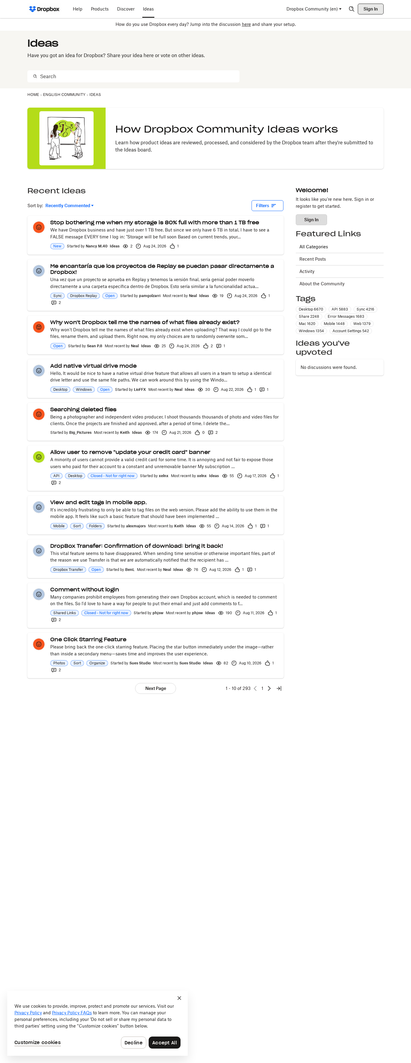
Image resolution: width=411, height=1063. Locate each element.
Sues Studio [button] (140, 663)
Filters (262, 205)
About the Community (322, 283)
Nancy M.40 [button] (96, 246)
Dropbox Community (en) (312, 8)
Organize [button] (97, 663)
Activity (306, 271)
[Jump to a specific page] (279, 688)
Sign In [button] (311, 219)
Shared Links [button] (64, 613)
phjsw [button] (158, 613)
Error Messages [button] (346, 316)
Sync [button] (57, 295)
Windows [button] (84, 389)
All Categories (313, 246)
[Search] (351, 9)
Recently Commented (67, 206)
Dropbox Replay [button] (83, 295)
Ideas (114, 246)
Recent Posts (312, 259)
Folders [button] (95, 526)
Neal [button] (193, 295)
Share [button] (309, 316)
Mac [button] (307, 323)
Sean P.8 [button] (94, 346)
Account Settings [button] (350, 331)
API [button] (56, 475)
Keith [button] (125, 432)
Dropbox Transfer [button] (68, 569)
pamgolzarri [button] (149, 295)
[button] (39, 227)
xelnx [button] (163, 475)
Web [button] (362, 323)
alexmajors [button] (136, 526)
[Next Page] (269, 688)
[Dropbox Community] (44, 9)
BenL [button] (129, 569)
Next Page (155, 688)
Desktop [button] (60, 389)
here (246, 24)
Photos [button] (59, 663)
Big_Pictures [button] (80, 432)
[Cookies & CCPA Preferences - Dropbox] (97, 1023)
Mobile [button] (59, 526)
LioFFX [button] (140, 389)
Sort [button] (77, 526)
